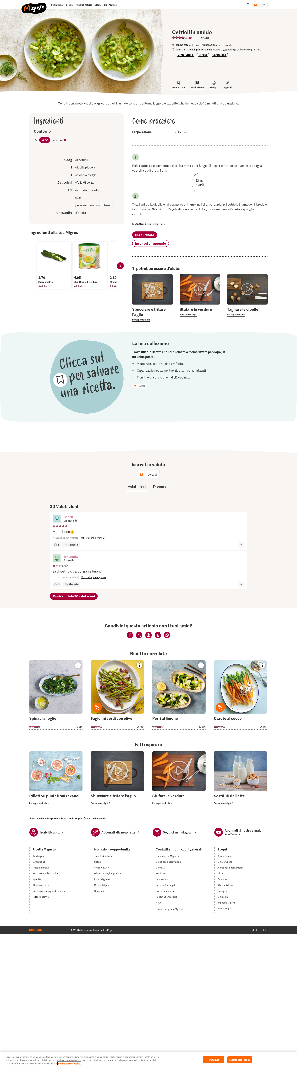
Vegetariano (219, 54)
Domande (161, 486)
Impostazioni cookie (166, 896)
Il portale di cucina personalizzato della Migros (55, 818)
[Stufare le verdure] (179, 778)
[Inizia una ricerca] (248, 4)
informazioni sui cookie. (69, 1063)
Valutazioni (137, 486)
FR (260, 929)
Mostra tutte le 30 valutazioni (74, 596)
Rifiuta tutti (213, 1059)
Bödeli (68, 517)
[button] (57, 519)
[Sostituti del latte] (240, 778)
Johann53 (71, 556)
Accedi (263, 4)
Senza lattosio (185, 54)
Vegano (203, 54)
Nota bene (65, 140)
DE (253, 929)
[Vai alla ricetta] (55, 695)
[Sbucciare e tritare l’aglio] (117, 778)
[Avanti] (120, 265)
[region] (148, 1059)
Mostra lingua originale (93, 537)
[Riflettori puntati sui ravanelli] (55, 778)
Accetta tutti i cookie (239, 1059)
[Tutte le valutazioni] (180, 37)
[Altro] (241, 544)
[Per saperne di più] (152, 314)
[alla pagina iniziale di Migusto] (34, 5)
